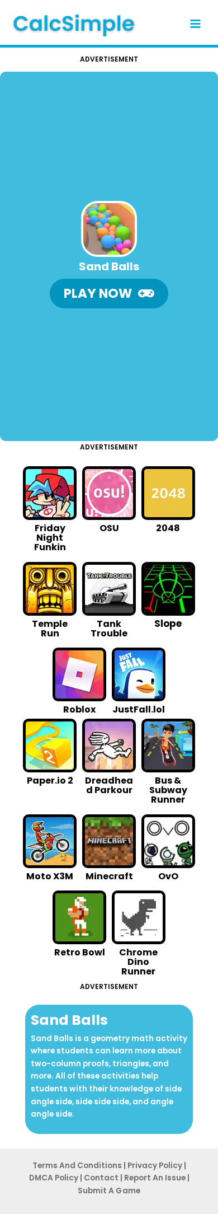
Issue (155, 1178)
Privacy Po (154, 1165)
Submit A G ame (109, 1190)
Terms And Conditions (77, 1165)
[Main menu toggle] (195, 24)
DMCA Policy (53, 1178)
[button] (109, 293)
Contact (101, 1178)
